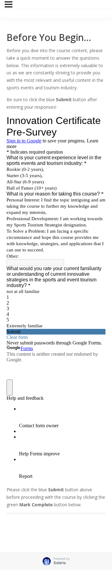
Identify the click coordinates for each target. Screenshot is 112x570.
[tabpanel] (56, 277)
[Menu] (8, 4)
